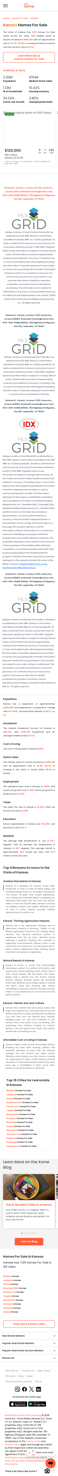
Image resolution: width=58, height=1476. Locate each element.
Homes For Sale (20, 18)
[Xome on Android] (37, 1403)
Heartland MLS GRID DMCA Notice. (19, 567)
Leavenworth (13, 1146)
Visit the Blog (29, 1241)
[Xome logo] (29, 5)
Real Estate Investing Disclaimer (22, 1457)
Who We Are (12, 1370)
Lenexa (10, 1126)
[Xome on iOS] (18, 1403)
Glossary (10, 1376)
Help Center (43, 1370)
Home (6, 18)
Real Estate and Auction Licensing (23, 1415)
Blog (21, 1376)
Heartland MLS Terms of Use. (33, 563)
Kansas (34, 18)
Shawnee (11, 1122)
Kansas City (13, 1106)
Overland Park (14, 1102)
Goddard (11, 1118)
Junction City (13, 1134)
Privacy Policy (12, 1444)
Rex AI (38, 1381)
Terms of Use (33, 1441)
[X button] (31, 1389)
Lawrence (11, 1094)
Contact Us (28, 1370)
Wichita (10, 1090)
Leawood (11, 1138)
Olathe (10, 1098)
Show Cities (29, 1324)
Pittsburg (11, 1142)
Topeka (10, 1110)
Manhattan (12, 1114)
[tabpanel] (29, 1201)
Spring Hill (12, 1130)
